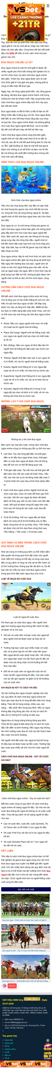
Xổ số (7, 1058)
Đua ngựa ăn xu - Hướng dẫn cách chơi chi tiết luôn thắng (25, 981)
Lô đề (7, 1052)
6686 (11, 53)
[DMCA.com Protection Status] (32, 999)
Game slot (9, 1043)
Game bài (9, 1040)
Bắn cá (7, 1055)
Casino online (10, 1049)
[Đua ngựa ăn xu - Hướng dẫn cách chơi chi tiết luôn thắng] (25, 978)
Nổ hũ (7, 1046)
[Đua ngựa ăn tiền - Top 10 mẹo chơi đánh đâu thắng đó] (25, 947)
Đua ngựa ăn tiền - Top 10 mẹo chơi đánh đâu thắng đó (24, 950)
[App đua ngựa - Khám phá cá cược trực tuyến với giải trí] (25, 917)
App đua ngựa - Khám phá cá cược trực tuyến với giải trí (24, 920)
